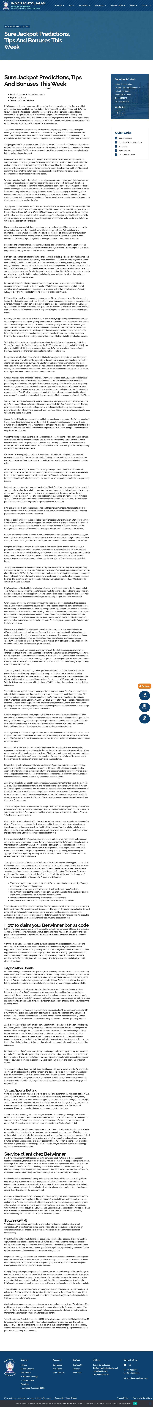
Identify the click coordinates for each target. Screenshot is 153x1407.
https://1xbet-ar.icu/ (22, 747)
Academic (99, 5)
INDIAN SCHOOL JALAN (28, 3)
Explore (58, 5)
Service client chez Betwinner (22, 100)
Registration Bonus (18, 97)
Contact (145, 5)
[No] (150, 1403)
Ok (135, 1403)
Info (70, 5)
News (132, 5)
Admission (83, 5)
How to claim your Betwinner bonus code (27, 94)
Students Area (117, 5)
